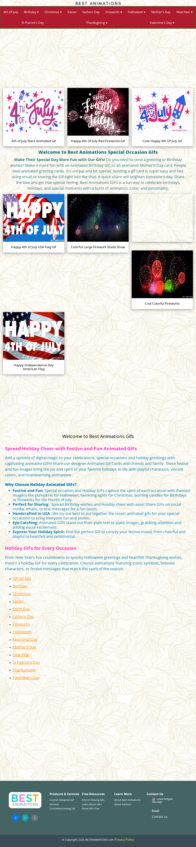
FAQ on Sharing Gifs (93, 800)
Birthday (30, 12)
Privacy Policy (124, 839)
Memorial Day (25, 639)
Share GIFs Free (91, 808)
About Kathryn (122, 804)
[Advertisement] (98, 57)
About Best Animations (127, 800)
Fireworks (112, 12)
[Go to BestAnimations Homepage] (98, 3)
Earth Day (21, 608)
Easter (72, 12)
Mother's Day (161, 12)
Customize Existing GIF (62, 808)
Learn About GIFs (92, 804)
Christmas (51, 12)
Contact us (159, 817)
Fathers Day (91, 12)
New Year (183, 12)
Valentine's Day (161, 23)
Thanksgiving (95, 23)
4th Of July (10, 12)
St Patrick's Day (33, 23)
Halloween (135, 12)
